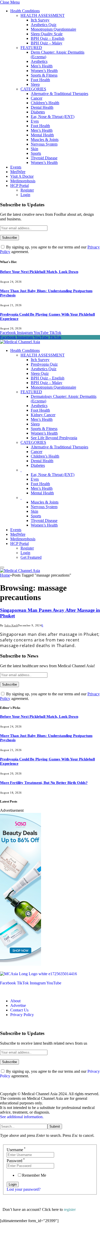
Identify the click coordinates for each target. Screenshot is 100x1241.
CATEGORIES (33, 89)
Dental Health (42, 107)
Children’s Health (45, 103)
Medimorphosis (22, 181)
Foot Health (40, 80)
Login (25, 195)
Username (16, 1150)
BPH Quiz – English (47, 38)
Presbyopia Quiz (44, 364)
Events (15, 167)
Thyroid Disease (44, 158)
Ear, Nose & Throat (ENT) (52, 116)
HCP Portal (19, 185)
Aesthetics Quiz (43, 24)
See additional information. (22, 1117)
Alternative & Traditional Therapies (59, 93)
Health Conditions (25, 11)
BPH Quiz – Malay (46, 43)
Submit (54, 1126)
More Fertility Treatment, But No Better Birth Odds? (43, 783)
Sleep (35, 84)
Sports (36, 153)
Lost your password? (24, 1189)
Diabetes (38, 112)
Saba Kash (11, 625)
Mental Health (42, 135)
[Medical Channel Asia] (20, 342)
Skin (34, 149)
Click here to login (42, 1234)
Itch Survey (40, 20)
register (70, 1209)
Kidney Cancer (43, 415)
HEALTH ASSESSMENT (43, 15)
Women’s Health (44, 70)
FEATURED (31, 47)
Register (27, 190)
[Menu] (2, 567)
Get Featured (31, 557)
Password (16, 1161)
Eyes (35, 121)
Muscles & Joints (44, 139)
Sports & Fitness (44, 75)
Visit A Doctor (22, 176)
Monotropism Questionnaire (53, 29)
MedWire (17, 172)
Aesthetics (39, 61)
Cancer (36, 98)
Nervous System (44, 144)
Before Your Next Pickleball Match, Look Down (39, 272)
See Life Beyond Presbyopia (54, 438)
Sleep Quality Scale (47, 34)
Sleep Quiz (40, 373)
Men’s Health (42, 66)
